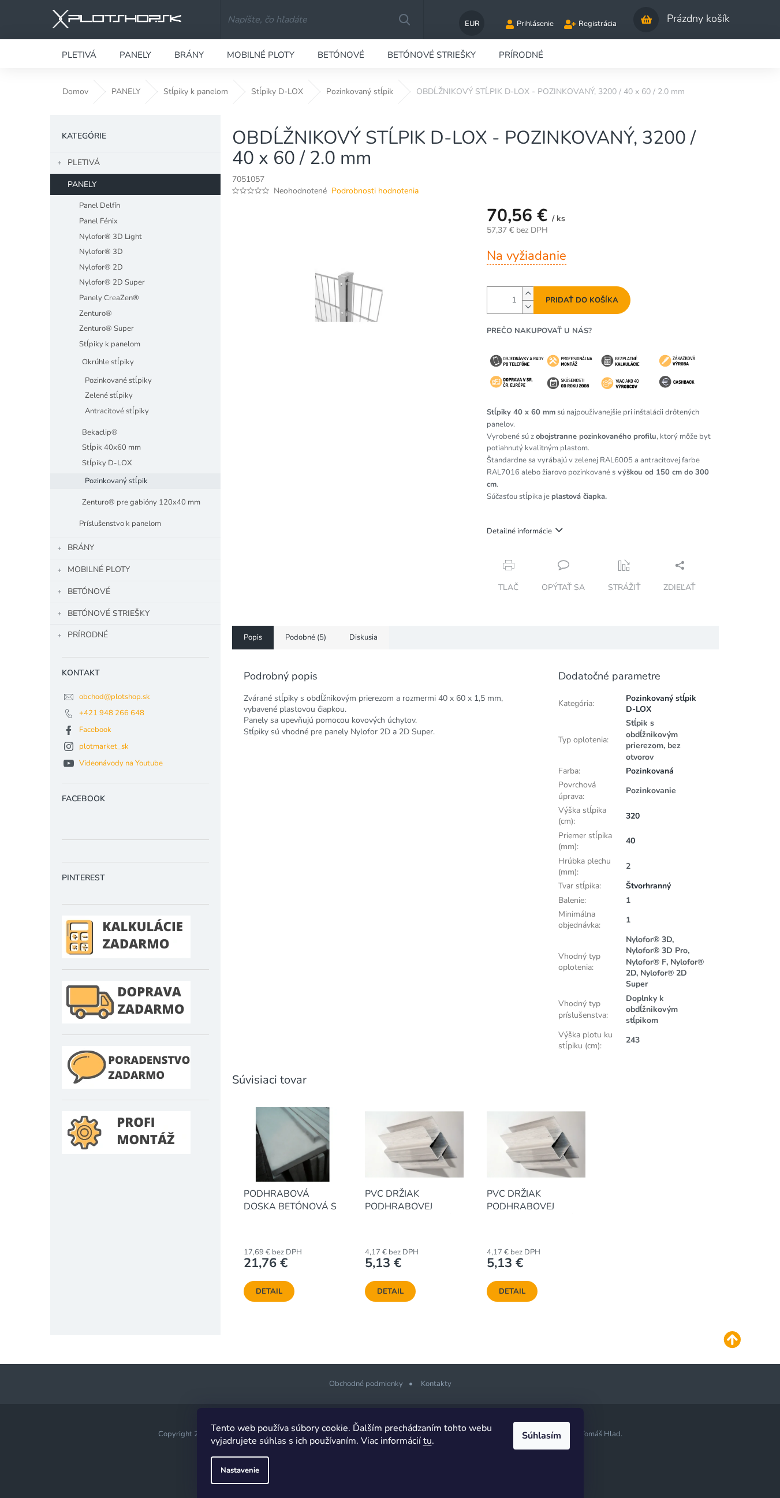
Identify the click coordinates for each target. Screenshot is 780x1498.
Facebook (95, 729)
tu (427, 1441)
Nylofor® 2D (101, 267)
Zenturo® (95, 313)
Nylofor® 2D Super (112, 282)
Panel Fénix (98, 221)
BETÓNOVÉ (89, 591)
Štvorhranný (648, 885)
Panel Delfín (99, 205)
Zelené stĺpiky (109, 395)
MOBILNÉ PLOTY (99, 569)
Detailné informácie (519, 531)
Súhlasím (541, 1435)
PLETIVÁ (84, 162)
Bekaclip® (100, 432)
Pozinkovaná (650, 770)
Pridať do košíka (582, 300)
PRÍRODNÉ (88, 634)
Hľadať (404, 19)
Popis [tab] (253, 637)
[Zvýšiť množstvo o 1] (527, 293)
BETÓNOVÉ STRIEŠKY (109, 613)
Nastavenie (240, 1470)
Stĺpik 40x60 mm (111, 447)
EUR (472, 23)
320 (633, 815)
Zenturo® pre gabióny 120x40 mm (141, 502)
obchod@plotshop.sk (114, 697)
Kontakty (436, 1384)
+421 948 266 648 (111, 713)
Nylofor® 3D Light (110, 236)
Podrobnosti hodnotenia (375, 190)
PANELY (82, 184)
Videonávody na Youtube (121, 763)
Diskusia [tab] (363, 637)
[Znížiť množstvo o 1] (527, 306)
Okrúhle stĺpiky (108, 362)
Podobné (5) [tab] (305, 637)
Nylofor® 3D (101, 251)
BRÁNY (81, 547)
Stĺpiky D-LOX (107, 463)
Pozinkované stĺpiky (118, 380)
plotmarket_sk (104, 746)
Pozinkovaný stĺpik (116, 481)
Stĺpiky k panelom (109, 344)
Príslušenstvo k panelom (120, 523)
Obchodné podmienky (366, 1384)
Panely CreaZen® (109, 298)
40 (630, 840)
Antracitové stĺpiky (117, 411)
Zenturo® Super (106, 328)
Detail (269, 1291)
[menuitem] (79, 53)
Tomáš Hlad (600, 1434)
